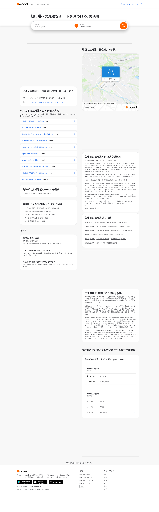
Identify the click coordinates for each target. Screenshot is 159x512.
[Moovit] (22, 4)
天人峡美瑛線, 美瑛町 (106, 235)
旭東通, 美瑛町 (123, 222)
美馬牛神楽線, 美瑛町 (118, 239)
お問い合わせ (44, 489)
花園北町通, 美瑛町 (102, 230)
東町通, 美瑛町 (111, 222)
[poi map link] (110, 82)
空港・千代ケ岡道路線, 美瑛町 (106, 243)
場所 (105, 477)
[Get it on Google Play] (24, 482)
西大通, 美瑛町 (113, 226)
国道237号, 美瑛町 (91, 235)
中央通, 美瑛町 (128, 230)
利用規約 (20, 489)
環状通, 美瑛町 (116, 230)
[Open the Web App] (56, 482)
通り (105, 480)
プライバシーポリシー (32, 489)
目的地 (82, 24)
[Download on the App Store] (40, 482)
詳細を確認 (47, 193)
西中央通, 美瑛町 (125, 226)
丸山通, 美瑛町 (101, 226)
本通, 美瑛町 (89, 222)
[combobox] (54, 26)
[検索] (123, 25)
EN (82, 486)
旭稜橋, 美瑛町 (90, 243)
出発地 (37, 24)
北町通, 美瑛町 (90, 226)
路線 (105, 475)
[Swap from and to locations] (76, 26)
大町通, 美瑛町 (90, 230)
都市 (105, 486)
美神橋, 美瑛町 (90, 239)
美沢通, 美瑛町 (100, 222)
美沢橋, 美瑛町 (120, 235)
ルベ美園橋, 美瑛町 (102, 239)
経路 (105, 489)
